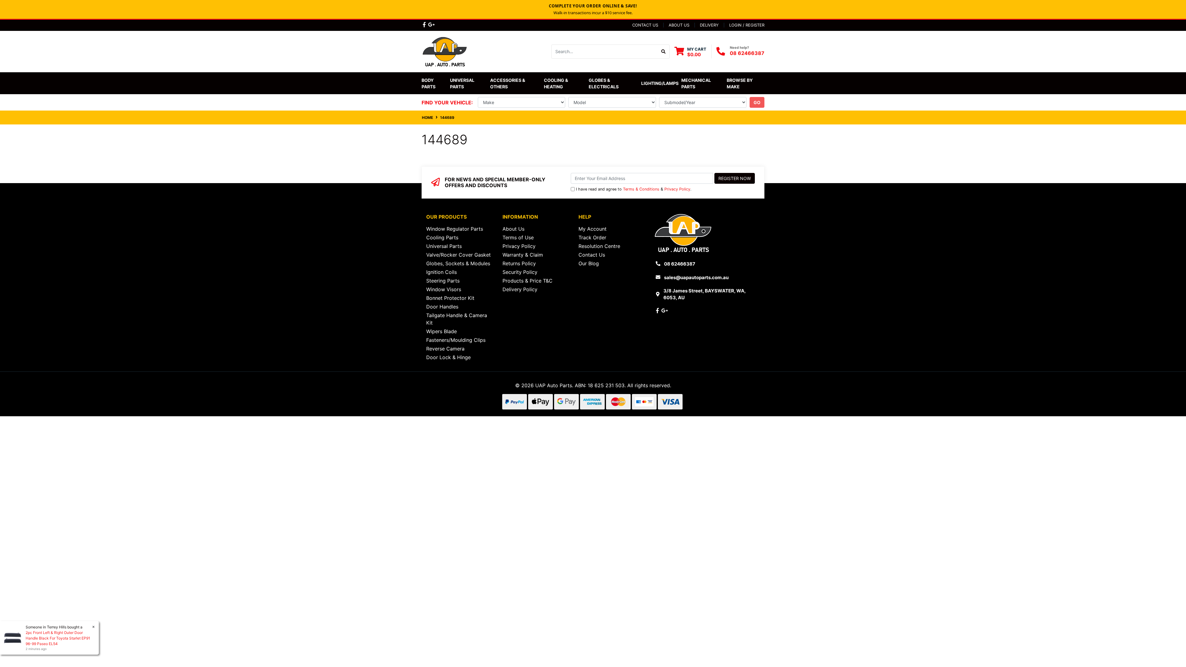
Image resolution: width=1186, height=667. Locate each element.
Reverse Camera (445, 349)
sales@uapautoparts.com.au (696, 277)
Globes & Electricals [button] (604, 83)
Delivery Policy (520, 289)
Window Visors (443, 289)
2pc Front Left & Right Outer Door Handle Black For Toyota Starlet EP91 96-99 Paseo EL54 (58, 638)
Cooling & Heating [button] (556, 83)
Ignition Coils (441, 272)
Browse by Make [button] (740, 83)
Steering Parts (443, 281)
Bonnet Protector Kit (450, 298)
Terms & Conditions (641, 189)
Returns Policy (519, 263)
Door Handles (442, 307)
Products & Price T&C (528, 281)
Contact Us (645, 25)
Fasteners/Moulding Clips (456, 340)
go (757, 102)
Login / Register (746, 25)
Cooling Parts (442, 237)
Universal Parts (462, 83)
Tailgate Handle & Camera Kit (456, 319)
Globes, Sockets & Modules (458, 263)
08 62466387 (747, 53)
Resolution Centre (599, 246)
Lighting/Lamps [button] (660, 83)
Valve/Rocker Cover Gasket (458, 255)
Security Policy (520, 272)
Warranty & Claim (523, 255)
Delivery (709, 25)
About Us (679, 25)
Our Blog (588, 263)
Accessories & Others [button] (508, 83)
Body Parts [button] (428, 83)
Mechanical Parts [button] (696, 83)
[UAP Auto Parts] (445, 51)
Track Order (592, 237)
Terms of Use (518, 237)
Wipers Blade (441, 331)
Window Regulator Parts (454, 229)
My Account (592, 229)
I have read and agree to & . (634, 189)
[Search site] (664, 51)
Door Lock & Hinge (448, 357)
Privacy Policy (677, 189)
